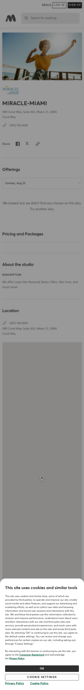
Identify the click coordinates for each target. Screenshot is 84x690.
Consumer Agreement (31, 655)
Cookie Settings (42, 677)
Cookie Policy (39, 683)
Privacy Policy (16, 658)
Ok (42, 668)
